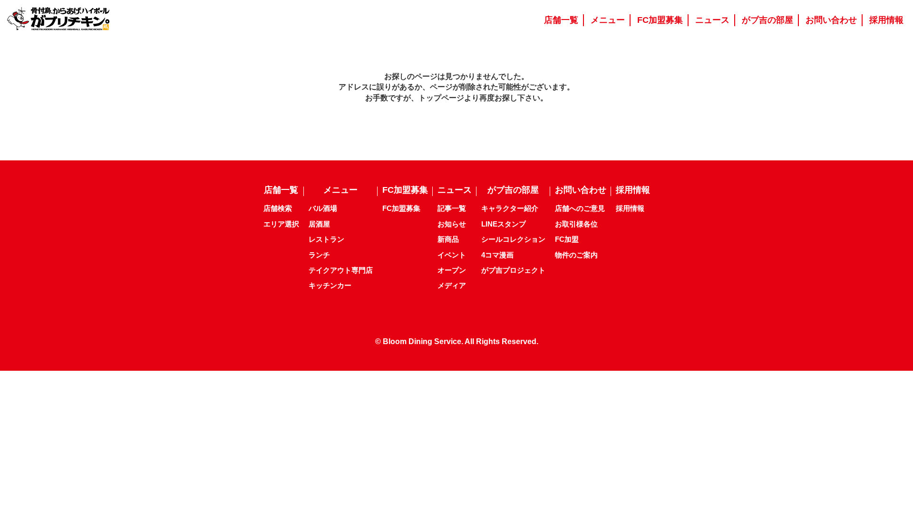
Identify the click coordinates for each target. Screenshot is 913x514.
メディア (451, 285)
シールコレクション (513, 239)
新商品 (448, 239)
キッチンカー (330, 285)
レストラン (326, 239)
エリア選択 (281, 224)
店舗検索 (277, 208)
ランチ (319, 255)
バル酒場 (323, 208)
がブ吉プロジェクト (513, 270)
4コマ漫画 (497, 255)
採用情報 (630, 208)
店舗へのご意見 (580, 208)
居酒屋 (319, 224)
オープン (451, 270)
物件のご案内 (576, 255)
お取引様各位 (576, 224)
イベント (451, 255)
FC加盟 (567, 239)
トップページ (441, 98)
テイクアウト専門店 (341, 270)
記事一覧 (451, 208)
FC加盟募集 (401, 208)
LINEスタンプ (503, 224)
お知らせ (451, 224)
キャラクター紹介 (509, 208)
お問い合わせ (580, 190)
